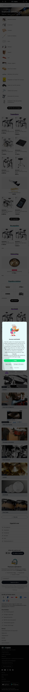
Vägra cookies (8, 364)
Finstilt (11, 367)
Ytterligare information (18, 364)
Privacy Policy (16, 367)
